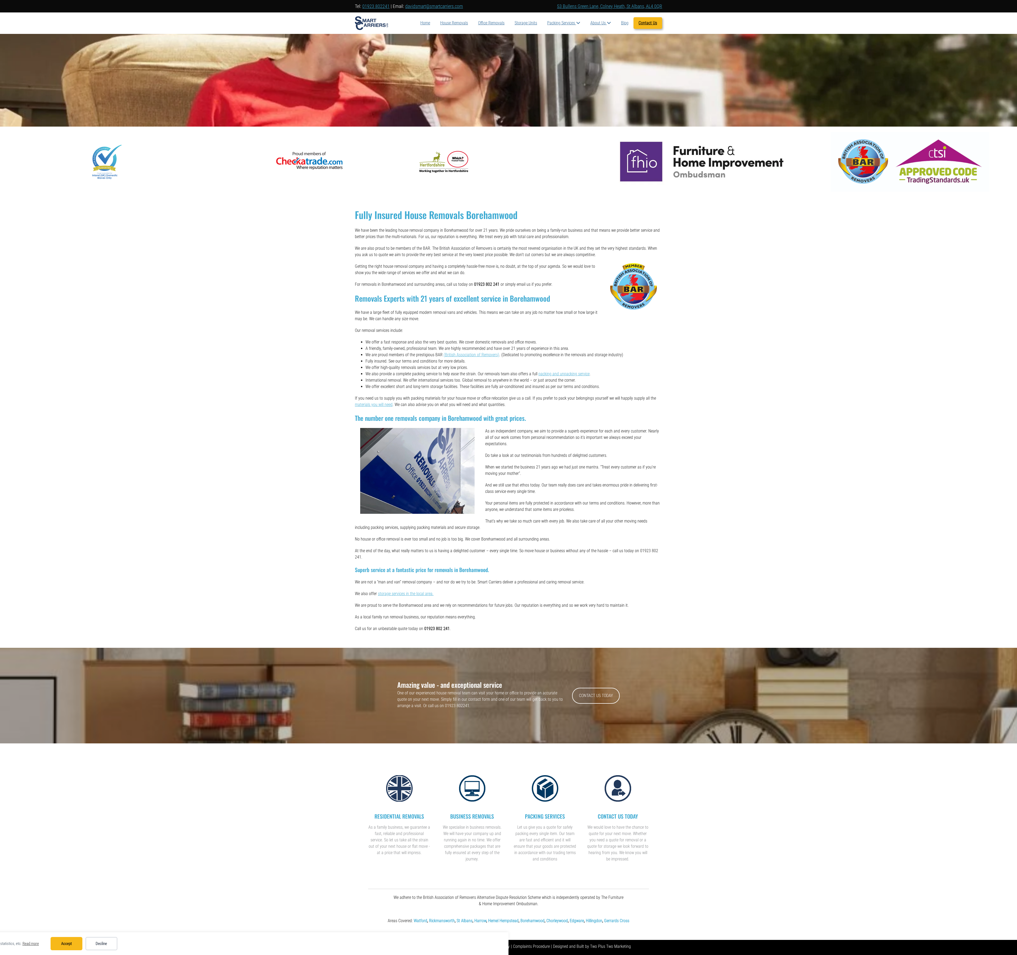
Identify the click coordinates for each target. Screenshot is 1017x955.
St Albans (464, 920)
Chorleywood (557, 920)
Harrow (480, 920)
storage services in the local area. (406, 593)
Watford (420, 920)
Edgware (577, 920)
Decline (101, 943)
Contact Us (648, 22)
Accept (66, 943)
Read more (31, 943)
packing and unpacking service (564, 373)
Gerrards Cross (616, 920)
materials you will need (373, 404)
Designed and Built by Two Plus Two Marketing (592, 946)
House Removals (454, 22)
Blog (624, 22)
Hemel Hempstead (503, 920)
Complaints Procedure (531, 946)
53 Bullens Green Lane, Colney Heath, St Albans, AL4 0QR (609, 6)
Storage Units (526, 22)
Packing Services (561, 22)
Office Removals (491, 22)
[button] (596, 696)
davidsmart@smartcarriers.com (434, 6)
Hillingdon (594, 920)
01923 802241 (376, 6)
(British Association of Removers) (471, 354)
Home (425, 22)
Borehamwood (532, 920)
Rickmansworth (442, 920)
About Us (598, 22)
